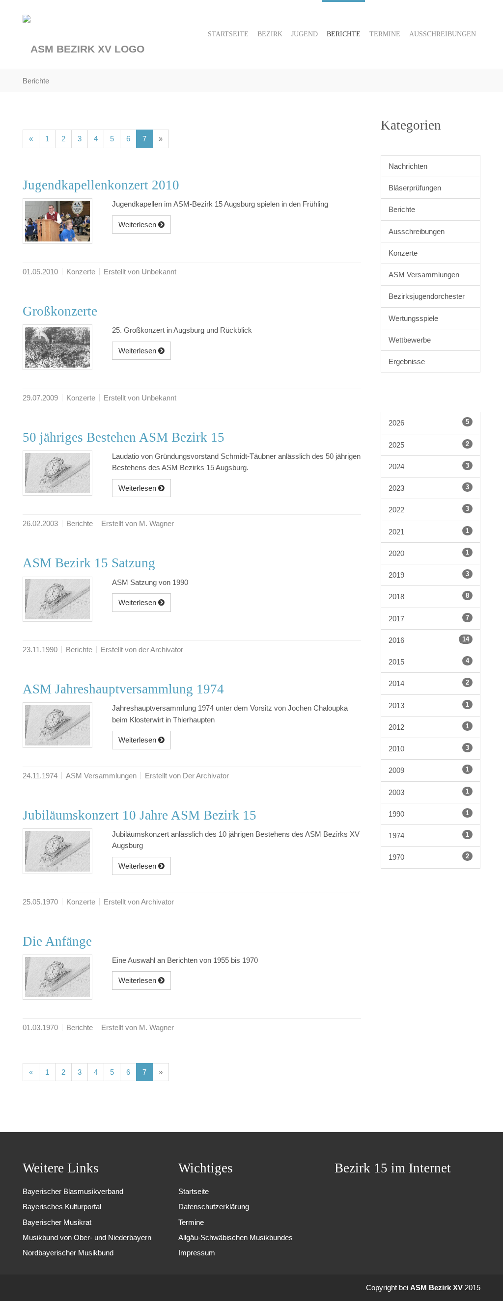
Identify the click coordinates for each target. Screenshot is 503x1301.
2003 (429, 792)
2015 (429, 661)
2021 (429, 531)
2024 (429, 466)
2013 (429, 705)
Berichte (402, 209)
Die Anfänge (57, 941)
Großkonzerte (60, 311)
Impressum (196, 1252)
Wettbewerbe (410, 340)
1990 (429, 813)
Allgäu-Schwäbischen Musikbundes (235, 1237)
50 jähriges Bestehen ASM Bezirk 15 (123, 437)
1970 (429, 856)
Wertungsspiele (413, 318)
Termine (191, 1222)
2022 (429, 509)
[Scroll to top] (482, 1280)
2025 (429, 444)
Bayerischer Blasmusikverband (73, 1191)
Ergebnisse (407, 361)
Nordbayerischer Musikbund (68, 1252)
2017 (429, 618)
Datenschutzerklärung (213, 1206)
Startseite (193, 1191)
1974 (429, 835)
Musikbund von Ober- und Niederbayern (87, 1237)
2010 (429, 748)
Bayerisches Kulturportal (62, 1206)
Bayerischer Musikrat (57, 1222)
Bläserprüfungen (415, 188)
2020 (429, 553)
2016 (429, 640)
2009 (429, 770)
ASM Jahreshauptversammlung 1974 (123, 689)
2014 (429, 683)
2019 (429, 574)
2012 (429, 726)
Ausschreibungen (417, 231)
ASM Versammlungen (424, 274)
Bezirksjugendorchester (427, 296)
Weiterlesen (138, 224)
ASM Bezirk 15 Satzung (89, 563)
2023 (429, 487)
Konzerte (403, 253)
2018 (429, 596)
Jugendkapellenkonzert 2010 (101, 185)
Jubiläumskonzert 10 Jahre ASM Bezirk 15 (139, 815)
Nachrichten (408, 166)
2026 (429, 422)
